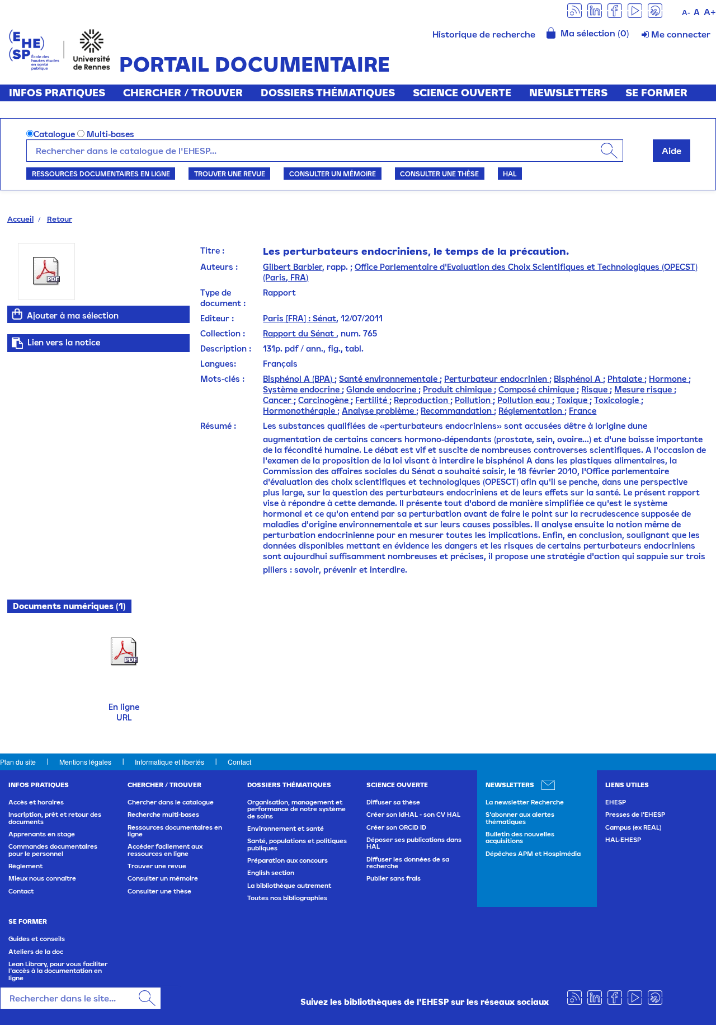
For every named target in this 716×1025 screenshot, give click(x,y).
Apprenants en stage (41, 834)
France (582, 410)
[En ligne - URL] (124, 651)
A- (686, 12)
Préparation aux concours (287, 860)
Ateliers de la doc (35, 951)
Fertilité (372, 400)
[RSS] (574, 10)
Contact (239, 761)
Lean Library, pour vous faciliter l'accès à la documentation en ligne (57, 971)
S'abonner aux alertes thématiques (520, 818)
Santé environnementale (389, 378)
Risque (595, 389)
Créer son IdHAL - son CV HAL (413, 814)
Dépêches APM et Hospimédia (533, 853)
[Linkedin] (594, 10)
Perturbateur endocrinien (496, 378)
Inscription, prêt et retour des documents (54, 818)
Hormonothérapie (300, 410)
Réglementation (531, 410)
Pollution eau (524, 400)
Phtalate (625, 378)
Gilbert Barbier (292, 267)
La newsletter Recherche (525, 802)
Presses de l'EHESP (635, 814)
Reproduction (422, 400)
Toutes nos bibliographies (287, 898)
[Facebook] (614, 10)
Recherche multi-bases (163, 814)
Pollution (474, 400)
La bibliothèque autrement (289, 885)
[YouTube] (635, 10)
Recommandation (457, 410)
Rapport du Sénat (299, 333)
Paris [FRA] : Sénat (299, 318)
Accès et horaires (36, 802)
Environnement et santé (285, 828)
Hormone (669, 378)
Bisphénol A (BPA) (299, 378)
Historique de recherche (483, 34)
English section (270, 872)
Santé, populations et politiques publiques (297, 844)
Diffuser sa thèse (393, 802)
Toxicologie (617, 400)
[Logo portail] (59, 48)
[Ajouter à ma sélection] (17, 314)
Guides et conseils (36, 938)
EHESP (615, 802)
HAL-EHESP (623, 839)
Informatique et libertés (169, 761)
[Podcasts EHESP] (655, 10)
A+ (710, 12)
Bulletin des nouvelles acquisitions (520, 837)
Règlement (25, 866)
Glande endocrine (382, 389)
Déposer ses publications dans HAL (413, 843)
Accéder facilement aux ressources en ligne (165, 849)
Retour (59, 218)
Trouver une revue (229, 173)
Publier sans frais (393, 878)
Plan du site (18, 761)
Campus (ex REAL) (633, 827)
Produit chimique (458, 389)
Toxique (573, 400)
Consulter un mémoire (332, 173)
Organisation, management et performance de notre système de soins (296, 809)
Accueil (20, 218)
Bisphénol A (578, 378)
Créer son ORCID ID (396, 827)
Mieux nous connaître (42, 878)
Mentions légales (85, 761)
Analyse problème (379, 410)
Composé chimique (537, 389)
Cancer (278, 400)
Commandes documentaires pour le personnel (52, 849)
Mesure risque (644, 389)
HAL (509, 173)
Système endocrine (302, 389)
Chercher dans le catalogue (171, 802)
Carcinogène (324, 400)
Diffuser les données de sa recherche (407, 862)
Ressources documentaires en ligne (101, 173)
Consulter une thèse (439, 173)
